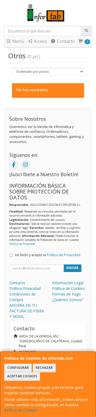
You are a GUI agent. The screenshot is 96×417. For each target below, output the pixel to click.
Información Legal (67, 282)
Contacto (65, 41)
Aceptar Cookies (22, 376)
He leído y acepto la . (48, 255)
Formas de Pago (66, 294)
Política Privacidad (25, 288)
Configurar (18, 367)
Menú (17, 41)
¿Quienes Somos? (67, 299)
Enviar (72, 268)
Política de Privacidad (22, 244)
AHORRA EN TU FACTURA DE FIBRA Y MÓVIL (26, 311)
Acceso (40, 41)
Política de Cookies (20, 410)
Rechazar (44, 367)
